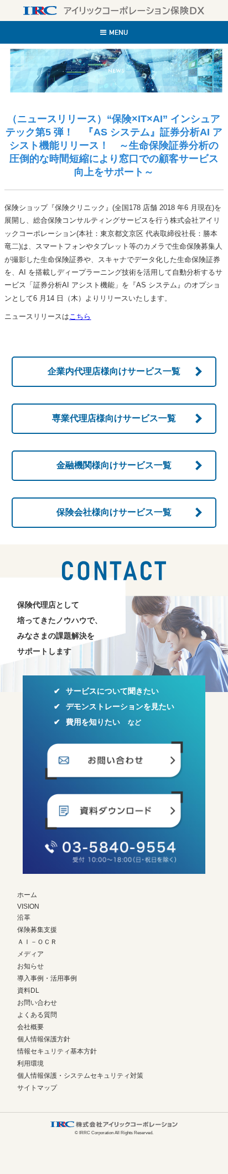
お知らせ (30, 966)
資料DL (28, 990)
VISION (28, 906)
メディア (30, 954)
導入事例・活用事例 (47, 978)
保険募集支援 (37, 930)
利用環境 (30, 1063)
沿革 (23, 917)
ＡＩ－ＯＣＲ (37, 942)
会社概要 (30, 1027)
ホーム (27, 895)
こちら (80, 316)
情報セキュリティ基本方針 (57, 1051)
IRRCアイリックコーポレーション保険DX (114, 10)
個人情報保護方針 (43, 1039)
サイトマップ (37, 1088)
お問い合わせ (37, 1003)
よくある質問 (37, 1015)
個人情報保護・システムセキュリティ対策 (80, 1075)
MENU (118, 32)
